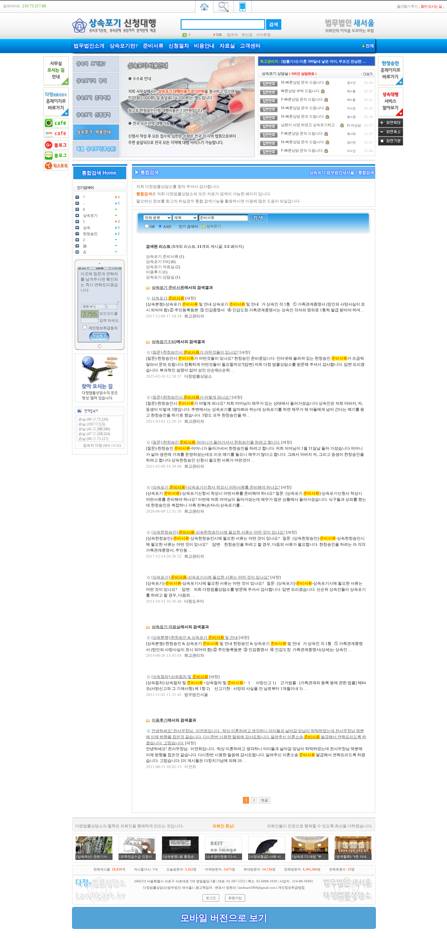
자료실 (227, 46)
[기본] (390, 144)
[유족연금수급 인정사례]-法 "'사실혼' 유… (315, 61)
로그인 (211, 898)
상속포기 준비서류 (162, 256)
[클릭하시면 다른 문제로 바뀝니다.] (90, 313)
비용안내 (204, 46)
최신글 (246, 35)
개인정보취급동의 (103, 328)
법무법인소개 (89, 46)
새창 (190, 298)
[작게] (390, 135)
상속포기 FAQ (158, 261)
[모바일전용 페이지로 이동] (243, 6)
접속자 (232, 35)
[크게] (390, 126)
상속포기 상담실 (160, 277)
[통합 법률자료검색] (223, 6)
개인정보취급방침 (291, 887)
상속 (86, 228)
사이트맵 (263, 35)
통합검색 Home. (99, 172)
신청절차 (178, 46)
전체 (369, 45)
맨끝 (264, 800)
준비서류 (153, 46)
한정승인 (90, 234)
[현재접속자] (88, 411)
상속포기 (90, 215)
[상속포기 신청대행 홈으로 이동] (204, 6)
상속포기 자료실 (160, 267)
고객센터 (250, 46)
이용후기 (154, 272)
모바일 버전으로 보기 (223, 918)
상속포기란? (123, 46)
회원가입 (235, 898)
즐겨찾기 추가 (407, 6)
